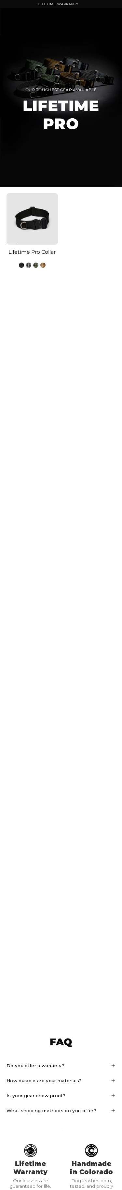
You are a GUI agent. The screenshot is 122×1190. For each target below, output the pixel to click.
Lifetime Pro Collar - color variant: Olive (35, 265)
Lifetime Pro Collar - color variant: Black (21, 265)
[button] (97, 18)
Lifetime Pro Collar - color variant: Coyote (43, 265)
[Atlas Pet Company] (61, 18)
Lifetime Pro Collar (32, 252)
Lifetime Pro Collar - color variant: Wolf (28, 265)
